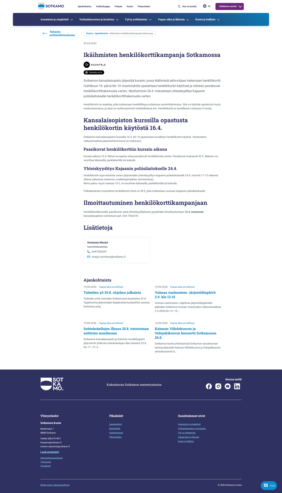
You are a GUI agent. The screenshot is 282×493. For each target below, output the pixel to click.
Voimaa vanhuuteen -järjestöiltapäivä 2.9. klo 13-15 (185, 294)
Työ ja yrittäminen (136, 19)
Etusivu (89, 33)
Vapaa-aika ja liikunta (171, 19)
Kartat (130, 6)
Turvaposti (45, 466)
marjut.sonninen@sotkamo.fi (109, 256)
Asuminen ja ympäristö (55, 19)
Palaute (118, 6)
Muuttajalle (114, 428)
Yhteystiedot (144, 6)
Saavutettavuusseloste (51, 458)
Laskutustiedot (49, 452)
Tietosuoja (45, 462)
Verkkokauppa (103, 6)
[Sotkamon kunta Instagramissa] (218, 388)
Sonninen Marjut (97, 242)
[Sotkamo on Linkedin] (237, 388)
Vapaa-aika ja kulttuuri (111, 286)
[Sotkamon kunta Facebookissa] (209, 388)
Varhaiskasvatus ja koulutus (96, 19)
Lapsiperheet (115, 424)
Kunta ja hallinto (205, 19)
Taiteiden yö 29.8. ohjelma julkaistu (112, 292)
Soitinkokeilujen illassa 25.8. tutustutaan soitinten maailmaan (116, 330)
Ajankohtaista (84, 6)
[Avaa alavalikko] (240, 6)
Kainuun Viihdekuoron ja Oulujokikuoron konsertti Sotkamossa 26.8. (185, 333)
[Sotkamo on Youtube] (228, 388)
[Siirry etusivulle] (51, 9)
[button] (269, 485)
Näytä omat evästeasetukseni (55, 485)
